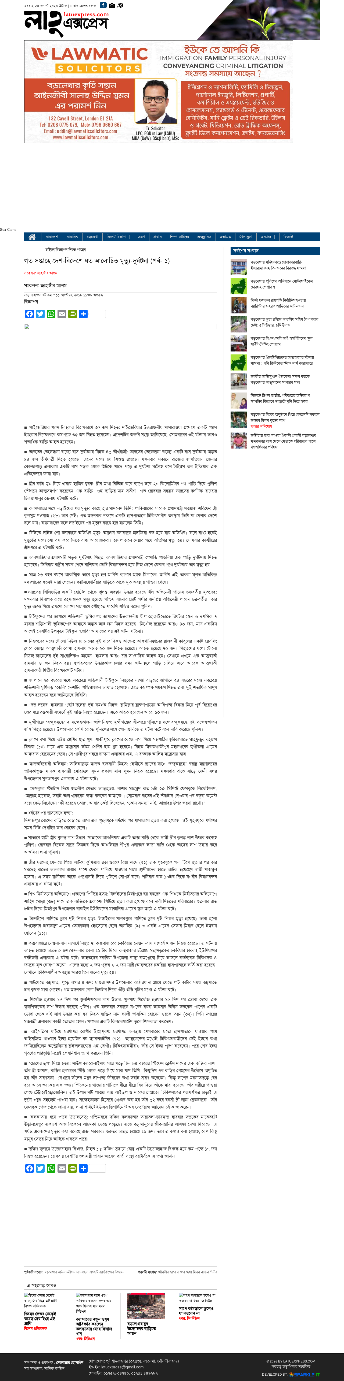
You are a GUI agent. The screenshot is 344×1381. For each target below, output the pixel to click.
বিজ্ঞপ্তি (288, 236)
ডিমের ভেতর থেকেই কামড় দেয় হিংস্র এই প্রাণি (40, 1321)
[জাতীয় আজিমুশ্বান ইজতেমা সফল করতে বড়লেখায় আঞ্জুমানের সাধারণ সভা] (239, 381)
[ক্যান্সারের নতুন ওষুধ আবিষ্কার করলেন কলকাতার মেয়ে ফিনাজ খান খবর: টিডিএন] (95, 1303)
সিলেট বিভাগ (116, 236)
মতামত (225, 236)
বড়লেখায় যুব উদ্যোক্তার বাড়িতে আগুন (141, 1328)
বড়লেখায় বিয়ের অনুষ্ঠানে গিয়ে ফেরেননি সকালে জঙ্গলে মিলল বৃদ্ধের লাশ (285, 420)
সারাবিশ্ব (72, 236)
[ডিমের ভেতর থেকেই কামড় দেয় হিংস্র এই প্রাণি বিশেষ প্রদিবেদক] (43, 1301)
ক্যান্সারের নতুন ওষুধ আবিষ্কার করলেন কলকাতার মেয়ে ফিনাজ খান (94, 1329)
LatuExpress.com (299, 1361)
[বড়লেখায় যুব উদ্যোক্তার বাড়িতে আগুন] (146, 1306)
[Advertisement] (158, 186)
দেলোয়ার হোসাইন (69, 1362)
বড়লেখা (92, 236)
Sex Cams (8, 230)
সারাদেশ (51, 236)
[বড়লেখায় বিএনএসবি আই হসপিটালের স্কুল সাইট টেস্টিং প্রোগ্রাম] (239, 343)
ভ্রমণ (141, 236)
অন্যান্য (266, 236)
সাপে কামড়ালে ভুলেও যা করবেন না (196, 1313)
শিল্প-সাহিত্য (179, 236)
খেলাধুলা (245, 236)
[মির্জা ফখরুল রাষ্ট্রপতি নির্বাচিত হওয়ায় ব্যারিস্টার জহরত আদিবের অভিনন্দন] (239, 305)
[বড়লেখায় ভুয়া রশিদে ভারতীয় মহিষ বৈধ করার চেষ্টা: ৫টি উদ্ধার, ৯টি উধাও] (239, 324)
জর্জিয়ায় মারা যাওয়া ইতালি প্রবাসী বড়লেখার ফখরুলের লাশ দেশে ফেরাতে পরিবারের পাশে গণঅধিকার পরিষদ (283, 441)
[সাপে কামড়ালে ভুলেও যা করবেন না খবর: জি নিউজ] (198, 1298)
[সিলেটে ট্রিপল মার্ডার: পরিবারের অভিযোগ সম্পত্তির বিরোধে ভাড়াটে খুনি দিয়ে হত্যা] (239, 401)
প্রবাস (157, 236)
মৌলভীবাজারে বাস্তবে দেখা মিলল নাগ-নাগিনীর (187, 1272)
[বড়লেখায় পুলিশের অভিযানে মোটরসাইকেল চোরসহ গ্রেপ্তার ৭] (239, 286)
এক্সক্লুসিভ (204, 236)
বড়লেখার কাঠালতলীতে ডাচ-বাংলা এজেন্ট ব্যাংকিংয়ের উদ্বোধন (84, 1272)
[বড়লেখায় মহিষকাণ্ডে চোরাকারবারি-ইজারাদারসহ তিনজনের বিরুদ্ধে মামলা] (239, 267)
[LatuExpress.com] (66, 33)
